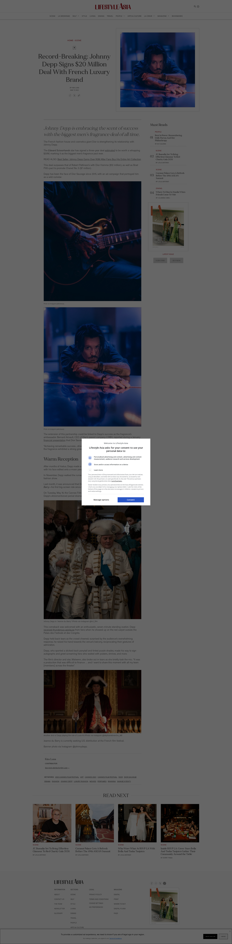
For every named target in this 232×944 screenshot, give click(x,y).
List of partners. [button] (116, 481)
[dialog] (116, 472)
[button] (116, 470)
